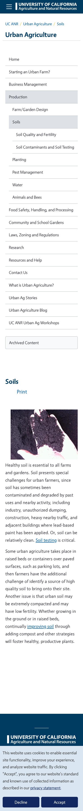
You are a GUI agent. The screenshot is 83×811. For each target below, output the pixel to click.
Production (18, 96)
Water (17, 184)
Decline (21, 802)
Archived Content (24, 342)
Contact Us (18, 272)
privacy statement (45, 787)
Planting (19, 159)
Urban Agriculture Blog (28, 310)
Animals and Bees (27, 197)
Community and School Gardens (36, 222)
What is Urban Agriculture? (31, 285)
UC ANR (11, 23)
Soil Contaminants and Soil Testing (45, 147)
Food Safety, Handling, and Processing (41, 209)
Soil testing (46, 540)
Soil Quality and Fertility (36, 134)
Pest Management (27, 172)
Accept (59, 802)
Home (14, 59)
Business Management (28, 84)
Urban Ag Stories (23, 297)
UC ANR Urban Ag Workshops (34, 322)
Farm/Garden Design (30, 109)
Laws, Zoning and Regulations (34, 234)
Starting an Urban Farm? (29, 71)
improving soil (40, 626)
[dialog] (41, 778)
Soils (16, 121)
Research (16, 247)
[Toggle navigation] (9, 6)
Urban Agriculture (37, 23)
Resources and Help (25, 260)
